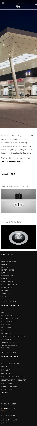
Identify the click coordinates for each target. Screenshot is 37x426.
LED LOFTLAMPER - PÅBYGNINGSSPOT (13, 380)
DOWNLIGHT (5, 313)
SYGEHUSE (4, 290)
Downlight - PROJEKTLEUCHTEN (14, 186)
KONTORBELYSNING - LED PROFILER (12, 377)
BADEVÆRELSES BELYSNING (10, 364)
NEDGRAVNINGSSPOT (8, 321)
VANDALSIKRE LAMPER (8, 352)
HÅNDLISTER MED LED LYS (9, 318)
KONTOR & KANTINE (7, 270)
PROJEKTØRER (6, 327)
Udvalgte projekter (8, 301)
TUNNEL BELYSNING (8, 342)
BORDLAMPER (5, 367)
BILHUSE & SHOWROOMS (9, 261)
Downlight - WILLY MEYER (11, 222)
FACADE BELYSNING (7, 316)
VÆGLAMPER (5, 348)
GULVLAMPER (5, 373)
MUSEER (4, 279)
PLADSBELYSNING (7, 282)
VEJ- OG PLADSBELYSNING (9, 345)
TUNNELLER (5, 293)
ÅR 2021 (3, 296)
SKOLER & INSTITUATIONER (10, 284)
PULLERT (4, 330)
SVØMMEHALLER (6, 287)
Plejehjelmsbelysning (9, 386)
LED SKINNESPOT (6, 389)
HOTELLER (4, 267)
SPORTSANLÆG (6, 339)
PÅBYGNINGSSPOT (7, 333)
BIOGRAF (4, 264)
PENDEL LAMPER (6, 383)
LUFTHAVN (5, 273)
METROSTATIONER (7, 276)
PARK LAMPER (5, 324)
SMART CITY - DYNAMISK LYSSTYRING (13, 336)
